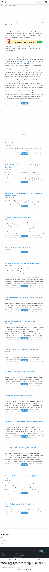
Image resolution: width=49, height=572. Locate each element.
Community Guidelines (18, 555)
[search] (43, 2)
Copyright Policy (17, 553)
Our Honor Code (17, 557)
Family (2, 537)
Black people (3, 538)
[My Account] (46, 2)
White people (3, 542)
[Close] (47, 560)
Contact (3, 555)
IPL (1, 5)
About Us (3, 553)
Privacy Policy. (20, 567)
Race (2, 543)
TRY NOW (39, 42)
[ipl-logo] (6, 2)
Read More (24, 153)
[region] (24, 565)
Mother (2, 545)
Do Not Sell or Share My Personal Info (24, 569)
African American (4, 540)
